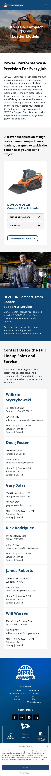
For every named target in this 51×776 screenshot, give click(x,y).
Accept (25, 767)
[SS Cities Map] (41, 736)
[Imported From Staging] (25, 666)
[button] (47, 746)
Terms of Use (24, 773)
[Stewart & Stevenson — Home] (12, 4)
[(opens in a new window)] (10, 736)
